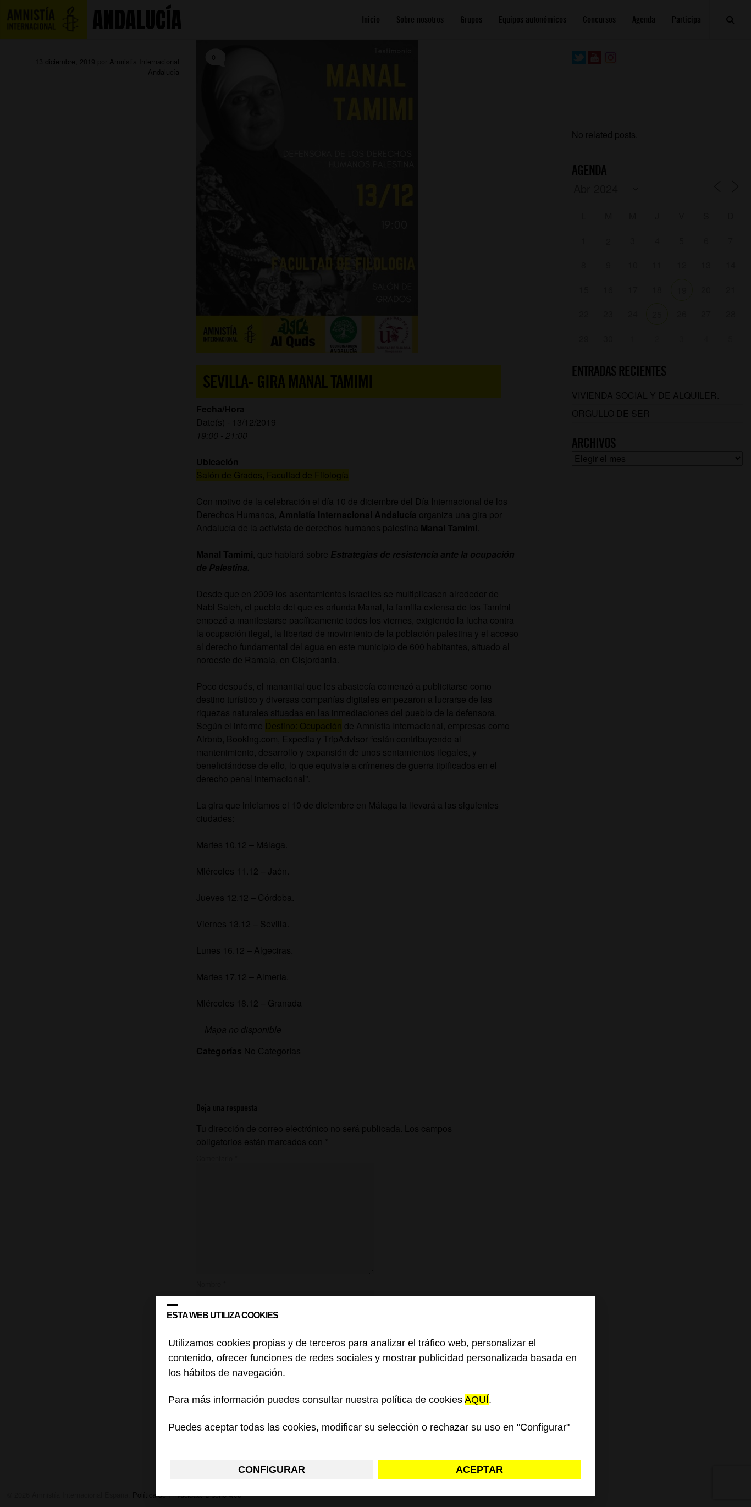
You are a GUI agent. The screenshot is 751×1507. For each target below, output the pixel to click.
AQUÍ (477, 1400)
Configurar (271, 1469)
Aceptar (479, 1469)
